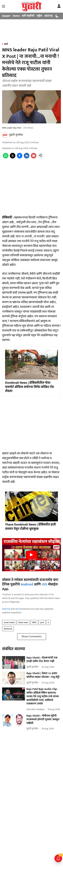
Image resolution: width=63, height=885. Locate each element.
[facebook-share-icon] (19, 157)
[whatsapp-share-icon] (5, 157)
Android (27, 584)
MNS (34, 622)
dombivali (8, 628)
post (42, 622)
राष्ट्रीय (39, 15)
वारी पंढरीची (28, 15)
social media (9, 622)
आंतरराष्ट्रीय (49, 15)
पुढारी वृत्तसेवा (16, 135)
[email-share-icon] (33, 157)
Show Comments (32, 636)
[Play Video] (31, 555)
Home (16, 15)
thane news (23, 622)
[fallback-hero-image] (13, 662)
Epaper (6, 15)
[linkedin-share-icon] (26, 157)
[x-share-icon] (12, 157)
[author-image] (5, 135)
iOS (44, 584)
